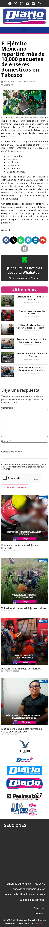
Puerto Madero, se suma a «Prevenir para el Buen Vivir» (31, 368)
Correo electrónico (11, 452)
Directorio (39, 908)
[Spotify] (33, 3)
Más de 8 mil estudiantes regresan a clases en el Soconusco (32, 326)
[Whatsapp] (39, 3)
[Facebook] (10, 3)
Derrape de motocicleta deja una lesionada (19, 547)
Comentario (8, 408)
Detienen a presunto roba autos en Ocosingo (31, 354)
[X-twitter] (15, 3)
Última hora (10, 84)
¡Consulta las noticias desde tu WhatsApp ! (24, 270)
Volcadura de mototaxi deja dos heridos (32, 298)
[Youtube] (27, 3)
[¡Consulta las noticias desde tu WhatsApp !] (24, 259)
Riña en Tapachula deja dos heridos (32, 312)
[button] (24, 30)
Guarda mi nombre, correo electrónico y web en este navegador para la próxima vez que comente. (23, 467)
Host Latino (38, 923)
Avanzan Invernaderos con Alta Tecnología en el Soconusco (32, 340)
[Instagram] (21, 3)
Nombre (6, 441)
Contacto (39, 913)
